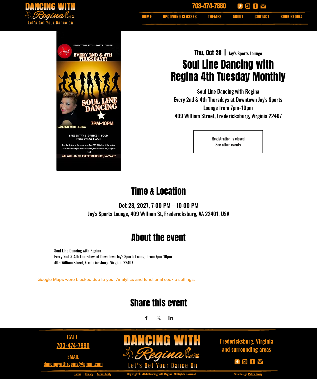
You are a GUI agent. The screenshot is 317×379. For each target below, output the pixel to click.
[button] (214, 16)
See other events (228, 145)
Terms (77, 374)
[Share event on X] (158, 318)
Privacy (89, 374)
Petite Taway (255, 374)
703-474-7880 (209, 5)
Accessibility (104, 374)
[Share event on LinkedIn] (170, 318)
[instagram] (247, 6)
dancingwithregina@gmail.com (73, 363)
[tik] (240, 6)
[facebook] (255, 6)
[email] (263, 6)
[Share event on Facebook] (146, 318)
